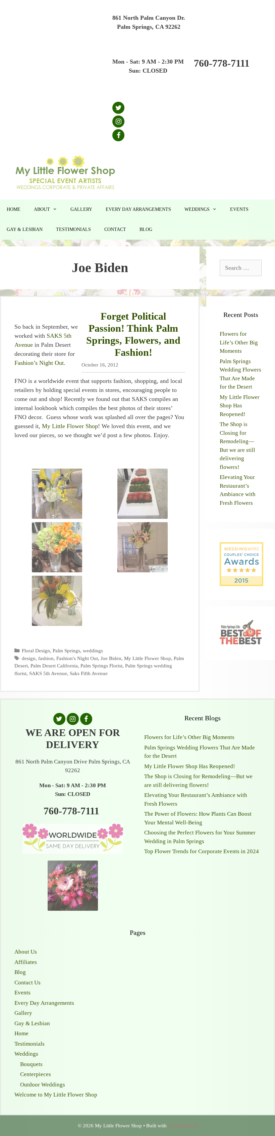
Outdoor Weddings (42, 1084)
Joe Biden (111, 658)
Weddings (197, 209)
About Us (25, 952)
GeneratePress (183, 1125)
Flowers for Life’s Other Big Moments (239, 342)
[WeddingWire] (241, 547)
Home (13, 209)
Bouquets (31, 1064)
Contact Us (27, 982)
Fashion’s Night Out (39, 362)
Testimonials (73, 229)
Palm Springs (66, 650)
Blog (146, 229)
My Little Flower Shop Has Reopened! (240, 405)
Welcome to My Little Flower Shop (55, 1094)
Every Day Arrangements (138, 209)
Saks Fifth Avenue (89, 673)
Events (239, 209)
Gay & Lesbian (25, 229)
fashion (46, 658)
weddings (93, 650)
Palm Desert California (54, 665)
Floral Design (36, 650)
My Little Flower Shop (70, 426)
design (29, 658)
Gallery (81, 209)
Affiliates (25, 962)
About (42, 209)
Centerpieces (35, 1074)
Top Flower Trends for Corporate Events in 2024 (201, 851)
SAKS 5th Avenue (48, 673)
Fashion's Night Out (77, 658)
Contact (115, 229)
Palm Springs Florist (101, 665)
